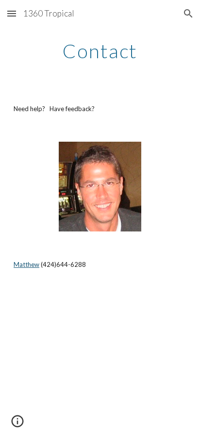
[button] (11, 13)
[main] (100, 51)
